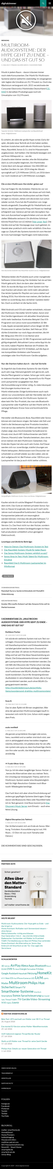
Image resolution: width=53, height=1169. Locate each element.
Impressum (6, 1088)
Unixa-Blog (6, 1154)
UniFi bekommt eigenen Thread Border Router (20, 1034)
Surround (45, 996)
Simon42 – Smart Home (11, 1147)
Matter (5, 983)
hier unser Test (39, 221)
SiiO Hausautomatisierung (12, 1144)
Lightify (46, 978)
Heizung (32, 973)
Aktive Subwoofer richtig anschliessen (17, 933)
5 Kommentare (35, 65)
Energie (23, 969)
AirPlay (15, 965)
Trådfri (14, 999)
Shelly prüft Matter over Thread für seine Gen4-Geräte (24, 1041)
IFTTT (3, 978)
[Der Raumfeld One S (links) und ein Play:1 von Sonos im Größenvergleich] (26, 114)
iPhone (20, 978)
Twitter (4, 1113)
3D (2, 965)
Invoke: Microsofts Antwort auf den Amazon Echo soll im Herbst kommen (25, 604)
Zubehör (15, 1002)
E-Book (16, 969)
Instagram (5, 1103)
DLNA (4, 969)
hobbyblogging (7, 1137)
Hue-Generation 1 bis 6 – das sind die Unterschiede (22, 936)
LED (33, 978)
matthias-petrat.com (10, 1142)
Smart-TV (20, 987)
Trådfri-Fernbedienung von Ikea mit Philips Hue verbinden (25, 941)
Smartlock (37, 992)
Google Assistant (9, 973)
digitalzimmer (8, 3)
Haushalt (22, 973)
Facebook (5, 1106)
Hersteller (6, 1078)
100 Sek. (7, 966)
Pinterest (5, 1108)
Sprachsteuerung (31, 995)
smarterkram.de (8, 1152)
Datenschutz (7, 1083)
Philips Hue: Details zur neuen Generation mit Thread (23, 1048)
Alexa (24, 965)
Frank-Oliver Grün (19, 65)
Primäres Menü (49, 3)
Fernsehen (31, 969)
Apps (31, 965)
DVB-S (10, 968)
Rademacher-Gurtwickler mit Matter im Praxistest (22, 938)
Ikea (7, 978)
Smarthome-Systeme (17, 991)
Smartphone (6, 996)
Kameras (27, 978)
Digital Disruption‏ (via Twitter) (18, 819)
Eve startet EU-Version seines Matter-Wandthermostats (24, 1026)
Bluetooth (41, 965)
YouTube (5, 1116)
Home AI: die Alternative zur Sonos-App (21, 943)
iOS (11, 978)
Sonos (17, 995)
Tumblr (4, 1111)
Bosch (49, 966)
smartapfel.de (7, 1149)
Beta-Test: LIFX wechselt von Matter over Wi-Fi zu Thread (25, 1019)
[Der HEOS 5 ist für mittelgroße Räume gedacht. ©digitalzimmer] (26, 479)
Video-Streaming (40, 999)
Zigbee (9, 1003)
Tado (3, 1000)
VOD (3, 1002)
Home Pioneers (7, 1135)
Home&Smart (7, 1132)
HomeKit (44, 973)
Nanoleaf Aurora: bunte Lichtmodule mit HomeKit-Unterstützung (23, 590)
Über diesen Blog (8, 1068)
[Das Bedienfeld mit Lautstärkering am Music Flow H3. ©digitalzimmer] (26, 254)
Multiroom (8, 576)
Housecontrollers (8, 1140)
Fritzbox (40, 969)
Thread (8, 999)
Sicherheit (8, 987)
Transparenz (7, 1073)
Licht (39, 977)
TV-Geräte (24, 999)
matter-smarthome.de (15, 1014)
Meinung (5, 40)
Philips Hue (36, 983)
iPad (14, 978)
